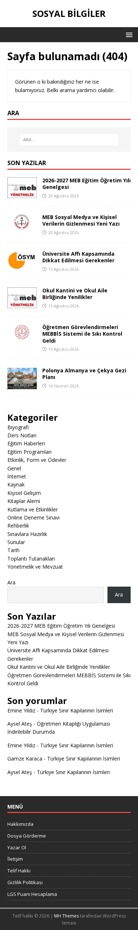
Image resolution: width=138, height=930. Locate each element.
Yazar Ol (16, 847)
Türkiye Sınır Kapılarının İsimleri (76, 710)
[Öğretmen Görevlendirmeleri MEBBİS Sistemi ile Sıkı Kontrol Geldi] (22, 336)
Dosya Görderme (26, 835)
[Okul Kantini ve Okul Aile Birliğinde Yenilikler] (22, 303)
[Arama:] (69, 140)
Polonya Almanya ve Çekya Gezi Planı (84, 373)
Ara (11, 582)
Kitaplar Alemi (23, 500)
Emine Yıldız (21, 710)
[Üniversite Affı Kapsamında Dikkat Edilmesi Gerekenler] (22, 265)
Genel (14, 468)
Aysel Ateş (19, 723)
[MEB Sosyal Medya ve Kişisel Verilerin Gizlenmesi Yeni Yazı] (22, 225)
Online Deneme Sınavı (33, 517)
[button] (128, 34)
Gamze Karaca (24, 758)
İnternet (16, 476)
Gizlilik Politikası (25, 882)
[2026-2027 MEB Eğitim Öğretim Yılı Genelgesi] (22, 193)
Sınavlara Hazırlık (27, 533)
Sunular (16, 542)
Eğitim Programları (29, 451)
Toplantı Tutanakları (31, 558)
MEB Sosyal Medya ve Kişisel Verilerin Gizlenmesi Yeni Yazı (81, 220)
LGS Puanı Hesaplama (32, 894)
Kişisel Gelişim (24, 492)
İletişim (15, 859)
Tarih (13, 550)
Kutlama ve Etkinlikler (32, 509)
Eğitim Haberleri (26, 443)
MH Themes (66, 916)
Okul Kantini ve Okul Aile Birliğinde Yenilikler (74, 293)
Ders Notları (21, 435)
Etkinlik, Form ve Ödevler (36, 459)
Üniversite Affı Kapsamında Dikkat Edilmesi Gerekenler (78, 257)
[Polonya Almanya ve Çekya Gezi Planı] (22, 385)
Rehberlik (18, 525)
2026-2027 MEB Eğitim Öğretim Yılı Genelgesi (86, 183)
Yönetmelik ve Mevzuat (35, 566)
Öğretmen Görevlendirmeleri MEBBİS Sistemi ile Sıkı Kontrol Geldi (82, 334)
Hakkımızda (20, 824)
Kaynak (16, 484)
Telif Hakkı (19, 870)
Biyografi (18, 427)
